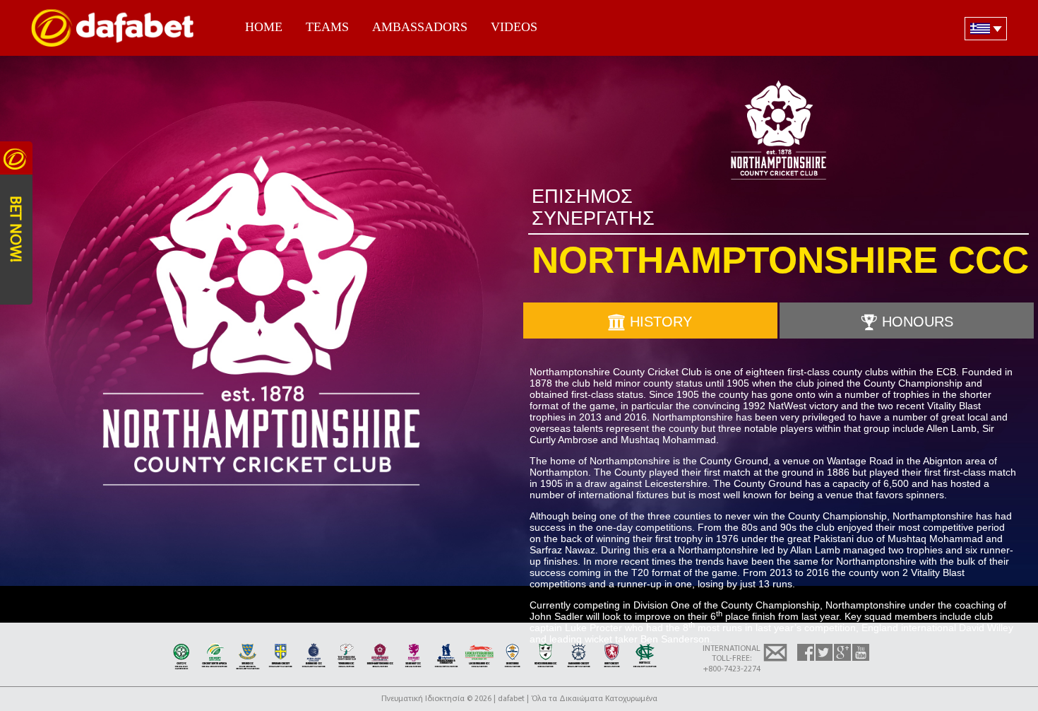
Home (263, 27)
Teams (327, 27)
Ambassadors (419, 27)
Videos (514, 27)
